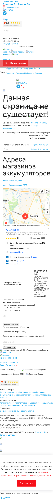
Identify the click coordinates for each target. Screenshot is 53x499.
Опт (28, 4)
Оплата (3, 405)
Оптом (32, 405)
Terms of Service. (7, 435)
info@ (9, 362)
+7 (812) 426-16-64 (11, 44)
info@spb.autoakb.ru (40, 149)
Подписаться (9, 347)
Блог (16, 4)
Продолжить (5, 498)
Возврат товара (37, 403)
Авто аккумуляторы (8, 392)
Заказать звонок (11, 324)
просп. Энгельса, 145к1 (13, 181)
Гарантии (22, 4)
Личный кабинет (7, 403)
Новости (23, 411)
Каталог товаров (18, 63)
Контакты (15, 411)
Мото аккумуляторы (27, 392)
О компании (8, 4)
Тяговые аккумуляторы (23, 395)
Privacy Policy (41, 432)
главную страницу (39, 123)
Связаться (9, 84)
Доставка (48, 403)
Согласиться (26, 483)
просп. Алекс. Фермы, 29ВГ (15, 185)
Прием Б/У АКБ (22, 405)
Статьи (31, 411)
